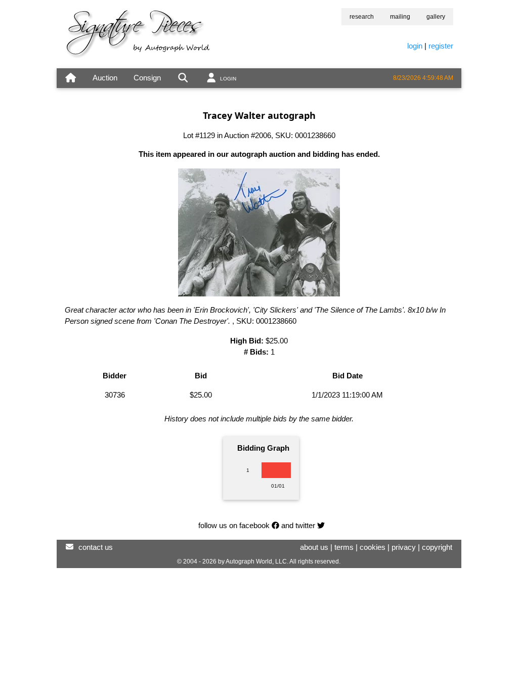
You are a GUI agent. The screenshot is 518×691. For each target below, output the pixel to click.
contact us (95, 547)
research (362, 16)
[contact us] (69, 547)
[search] (183, 78)
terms (344, 547)
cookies (372, 547)
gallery (435, 16)
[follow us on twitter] (321, 525)
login (414, 45)
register (440, 45)
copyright (437, 547)
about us (314, 547)
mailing (400, 16)
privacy (404, 547)
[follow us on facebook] (275, 525)
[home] (70, 78)
